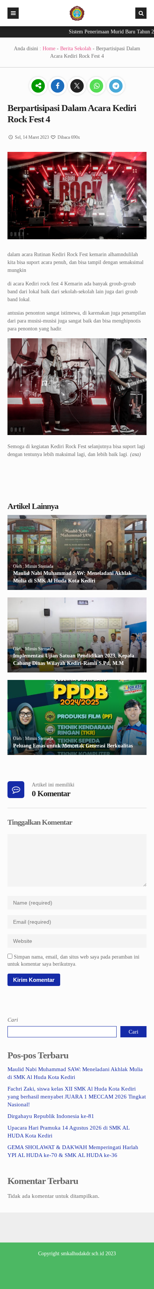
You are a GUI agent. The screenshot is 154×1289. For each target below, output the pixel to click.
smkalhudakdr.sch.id (82, 1253)
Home (49, 48)
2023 (110, 1253)
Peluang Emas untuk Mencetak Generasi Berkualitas (73, 746)
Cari (12, 1020)
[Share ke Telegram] (116, 86)
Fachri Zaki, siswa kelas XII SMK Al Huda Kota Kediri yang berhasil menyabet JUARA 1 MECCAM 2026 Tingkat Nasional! (76, 1096)
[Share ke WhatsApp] (97, 86)
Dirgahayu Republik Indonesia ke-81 (50, 1116)
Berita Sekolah (75, 48)
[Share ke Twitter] (77, 86)
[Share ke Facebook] (58, 86)
